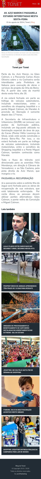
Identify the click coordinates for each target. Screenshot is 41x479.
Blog (33, 22)
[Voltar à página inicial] (11, 4)
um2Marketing (22, 474)
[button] (36, 4)
